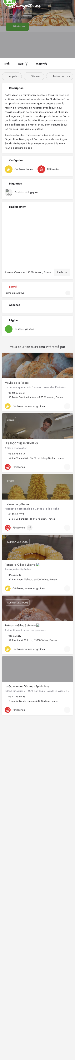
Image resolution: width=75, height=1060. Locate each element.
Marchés (41, 63)
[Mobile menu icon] (4, 6)
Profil (7, 63)
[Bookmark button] (67, 406)
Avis (22, 63)
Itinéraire (62, 272)
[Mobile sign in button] (71, 5)
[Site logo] (25, 6)
